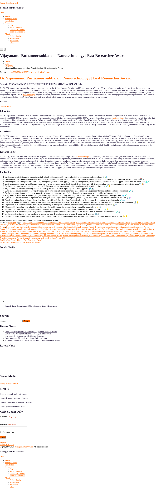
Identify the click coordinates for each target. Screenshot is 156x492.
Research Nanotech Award (33, 238)
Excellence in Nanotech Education (40, 225)
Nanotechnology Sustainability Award (130, 236)
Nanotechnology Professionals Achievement (136, 233)
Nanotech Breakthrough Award (42, 227)
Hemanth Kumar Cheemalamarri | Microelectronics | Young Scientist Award (31, 306)
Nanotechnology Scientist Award (75, 236)
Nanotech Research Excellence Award (92, 229)
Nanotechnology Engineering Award (105, 231)
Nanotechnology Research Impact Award (46, 236)
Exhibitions (14, 41)
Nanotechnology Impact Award (77, 233)
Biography (9, 66)
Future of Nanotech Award (97, 225)
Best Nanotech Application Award (61, 223)
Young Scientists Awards (40, 72)
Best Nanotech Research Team (87, 223)
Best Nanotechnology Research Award (115, 223)
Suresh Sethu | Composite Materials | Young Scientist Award (28, 334)
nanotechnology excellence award (133, 231)
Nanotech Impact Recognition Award (134, 227)
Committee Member (17, 30)
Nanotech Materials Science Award (63, 229)
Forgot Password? (7, 445)
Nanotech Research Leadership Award (123, 229)
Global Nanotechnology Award (121, 225)
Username (8, 417)
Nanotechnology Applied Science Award (22, 231)
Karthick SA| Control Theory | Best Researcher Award (21, 240)
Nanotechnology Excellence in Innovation (16, 233)
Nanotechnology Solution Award (102, 236)
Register (3, 442)
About (7, 34)
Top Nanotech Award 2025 (55, 238)
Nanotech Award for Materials (17, 227)
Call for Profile (15, 36)
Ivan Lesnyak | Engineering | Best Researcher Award (25, 336)
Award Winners (16, 27)
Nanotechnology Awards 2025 (50, 231)
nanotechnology (29, 95)
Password (7, 424)
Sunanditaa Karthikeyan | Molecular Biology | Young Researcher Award (32, 340)
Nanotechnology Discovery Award (76, 231)
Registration (9, 21)
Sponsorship (14, 38)
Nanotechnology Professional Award (104, 233)
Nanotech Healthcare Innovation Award (104, 227)
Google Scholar (6, 106)
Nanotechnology (82, 156)
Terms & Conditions (17, 32)
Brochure (13, 25)
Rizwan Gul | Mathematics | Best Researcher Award (20, 242)
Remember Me (8, 432)
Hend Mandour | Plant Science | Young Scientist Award (26, 338)
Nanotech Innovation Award (11, 229)
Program (8, 23)
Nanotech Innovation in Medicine (36, 229)
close (2, 12)
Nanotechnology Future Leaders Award (48, 233)
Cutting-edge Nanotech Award (143, 223)
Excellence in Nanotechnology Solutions (70, 225)
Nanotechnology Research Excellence (14, 236)
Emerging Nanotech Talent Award (13, 225)
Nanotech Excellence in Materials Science (72, 227)
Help (12, 43)
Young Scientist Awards (9, 3)
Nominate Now (11, 19)
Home (7, 16)
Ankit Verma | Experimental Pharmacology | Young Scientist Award (31, 332)
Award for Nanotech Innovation (35, 223)
